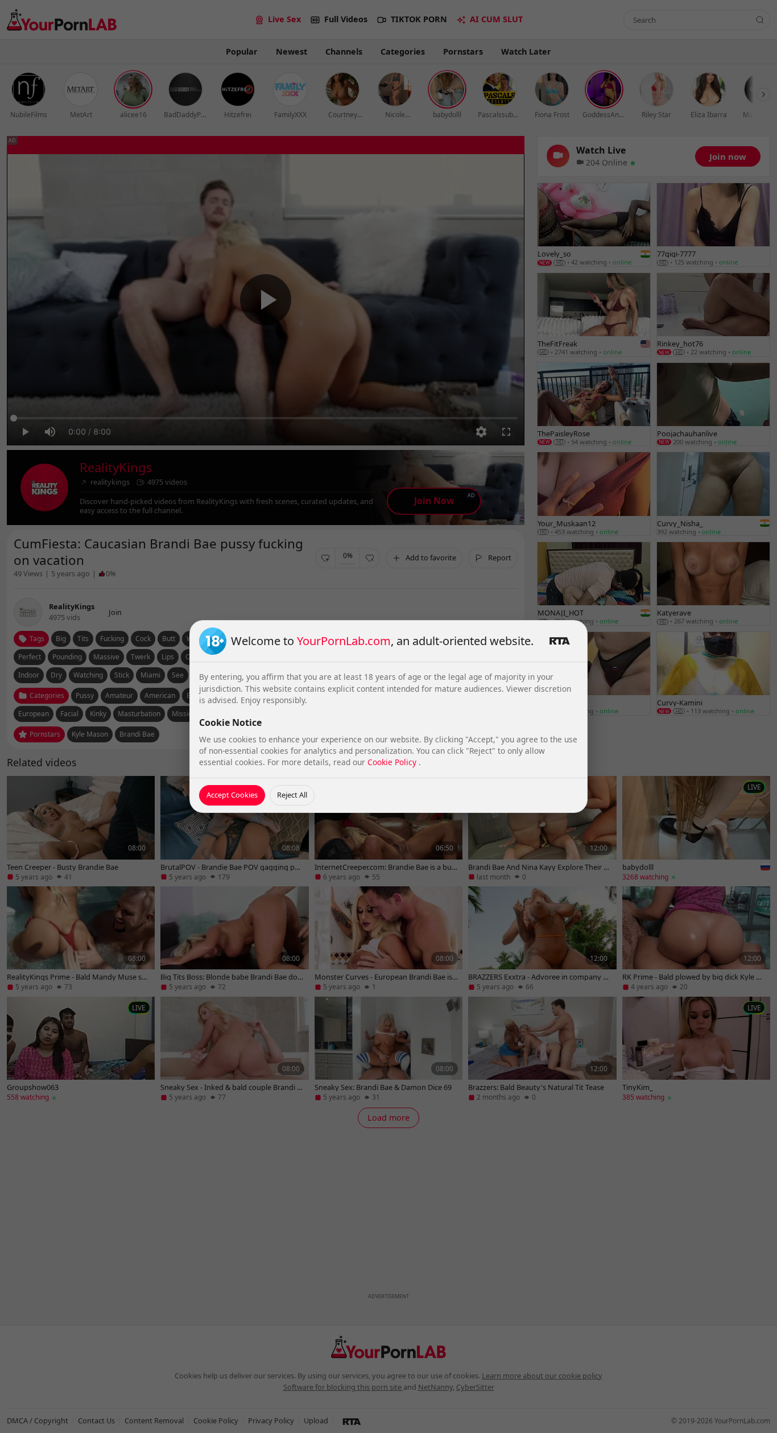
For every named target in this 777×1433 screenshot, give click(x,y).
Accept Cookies (232, 795)
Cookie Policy (393, 762)
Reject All (292, 795)
